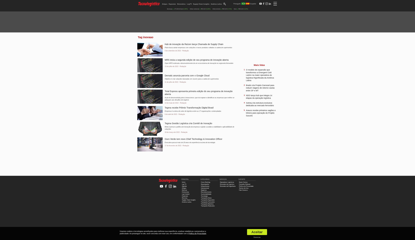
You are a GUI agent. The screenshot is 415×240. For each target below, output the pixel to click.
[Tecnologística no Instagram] (170, 186)
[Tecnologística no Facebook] (166, 186)
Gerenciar (257, 237)
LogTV (189, 4)
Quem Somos (243, 182)
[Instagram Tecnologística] (266, 3)
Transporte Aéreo (206, 198)
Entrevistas (185, 192)
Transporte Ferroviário (208, 202)
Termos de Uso (243, 188)
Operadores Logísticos (227, 182)
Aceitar (257, 232)
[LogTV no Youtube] (161, 186)
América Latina (216, 4)
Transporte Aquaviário (208, 200)
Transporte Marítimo (207, 204)
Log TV (184, 184)
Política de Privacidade (246, 186)
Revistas (184, 198)
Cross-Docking (205, 182)
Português (237, 4)
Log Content (185, 194)
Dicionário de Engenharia (227, 186)
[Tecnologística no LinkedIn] (175, 186)
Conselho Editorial (244, 184)
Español (253, 4)
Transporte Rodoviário (208, 206)
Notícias (184, 190)
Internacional (205, 188)
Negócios (204, 190)
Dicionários (181, 4)
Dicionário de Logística (227, 184)
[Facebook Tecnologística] (263, 3)
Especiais (172, 4)
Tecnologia (204, 196)
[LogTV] (260, 3)
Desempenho (205, 184)
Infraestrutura (205, 186)
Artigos (164, 4)
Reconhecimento (206, 192)
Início (183, 182)
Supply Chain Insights (201, 4)
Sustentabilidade (206, 194)
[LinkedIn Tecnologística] (270, 3)
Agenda (184, 186)
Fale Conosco (243, 190)
